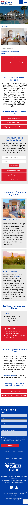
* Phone (3, 418)
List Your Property (14, 70)
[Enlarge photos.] (25, 29)
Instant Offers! (17, 458)
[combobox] (14, 157)
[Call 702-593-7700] (21, 2)
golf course (16, 276)
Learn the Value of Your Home (14, 66)
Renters (15, 455)
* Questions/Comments (8, 430)
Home (7, 452)
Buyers (20, 452)
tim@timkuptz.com (18, 482)
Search (13, 452)
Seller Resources (14, 171)
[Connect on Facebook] (9, 470)
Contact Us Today (14, 391)
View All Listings (14, 58)
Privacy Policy (19, 493)
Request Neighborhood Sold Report (14, 62)
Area (21, 455)
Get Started (14, 166)
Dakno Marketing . (14, 500)
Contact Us (14, 179)
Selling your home (10, 376)
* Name (3, 413)
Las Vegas (4, 26)
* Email (3, 424)
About (7, 458)
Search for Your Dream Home (14, 395)
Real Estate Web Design (12, 498)
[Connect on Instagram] (13, 470)
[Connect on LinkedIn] (17, 470)
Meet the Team (14, 175)
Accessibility (14, 495)
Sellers (7, 455)
